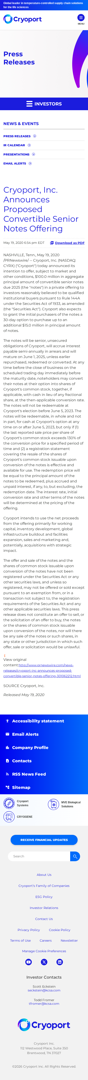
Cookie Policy (59, 930)
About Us (44, 875)
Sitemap (21, 787)
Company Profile (30, 747)
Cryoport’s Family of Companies (44, 886)
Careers (46, 940)
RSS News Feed (29, 774)
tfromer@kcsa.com (44, 1004)
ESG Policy (44, 897)
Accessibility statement (38, 721)
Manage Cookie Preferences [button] (44, 951)
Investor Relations (44, 908)
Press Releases (16, 136)
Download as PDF (70, 243)
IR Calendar (14, 145)
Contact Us (44, 919)
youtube (28, 962)
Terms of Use (20, 940)
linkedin (59, 962)
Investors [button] (47, 104)
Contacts (22, 760)
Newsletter (69, 940)
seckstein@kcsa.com (44, 990)
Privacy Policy (29, 930)
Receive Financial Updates (44, 840)
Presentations (16, 154)
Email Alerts (14, 163)
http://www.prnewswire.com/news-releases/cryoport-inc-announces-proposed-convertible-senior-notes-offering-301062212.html (42, 670)
